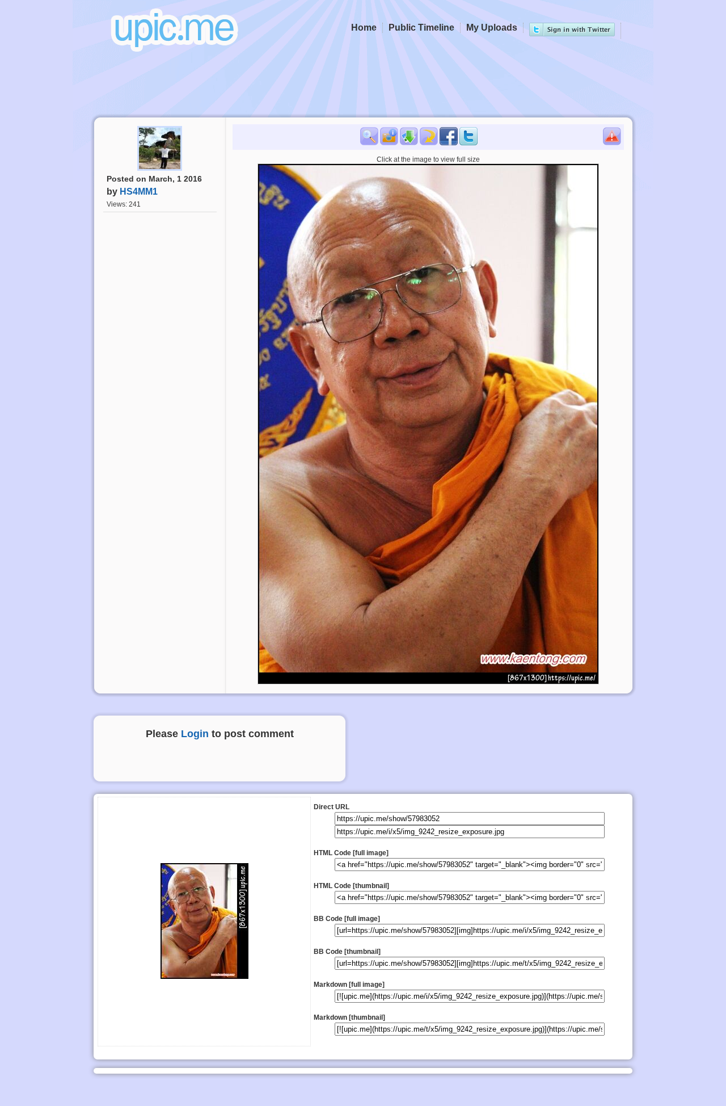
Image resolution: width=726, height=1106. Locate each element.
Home (364, 27)
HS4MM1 (139, 191)
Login (195, 733)
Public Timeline (421, 27)
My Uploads (491, 27)
